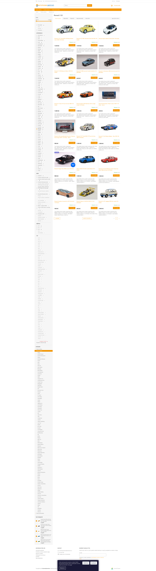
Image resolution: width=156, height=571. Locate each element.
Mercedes (41, 104)
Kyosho (39, 427)
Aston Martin (41, 40)
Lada (40, 87)
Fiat (40, 69)
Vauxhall (40, 153)
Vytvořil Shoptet (117, 568)
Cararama (40, 373)
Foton (40, 170)
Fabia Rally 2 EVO (42, 260)
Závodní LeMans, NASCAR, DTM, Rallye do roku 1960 (44, 184)
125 (39, 286)
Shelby (40, 132)
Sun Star (39, 496)
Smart (40, 137)
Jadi (38, 416)
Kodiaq (40, 298)
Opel (40, 116)
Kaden (39, 424)
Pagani (40, 118)
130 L (40, 248)
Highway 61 (40, 403)
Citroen (40, 57)
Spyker (40, 139)
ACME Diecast (40, 354)
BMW (40, 50)
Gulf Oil (40, 210)
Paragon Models (41, 464)
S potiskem (41, 212)
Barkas (40, 47)
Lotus (40, 96)
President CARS (42, 213)
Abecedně (88, 18)
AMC (39, 37)
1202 (39, 324)
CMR (39, 377)
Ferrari (40, 68)
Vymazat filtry (43, 341)
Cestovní (40, 175)
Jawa (40, 83)
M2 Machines (40, 432)
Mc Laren (40, 102)
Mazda (40, 101)
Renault (40, 128)
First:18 (39, 391)
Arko (38, 362)
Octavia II (40, 270)
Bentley (40, 49)
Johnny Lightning (41, 421)
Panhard (40, 120)
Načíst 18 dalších (87, 218)
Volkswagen (41, 160)
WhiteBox (39, 508)
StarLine (39, 493)
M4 (38, 434)
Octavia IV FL (41, 331)
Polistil (39, 465)
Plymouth (41, 123)
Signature (39, 488)
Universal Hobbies (41, 501)
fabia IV (40, 316)
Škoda (40, 142)
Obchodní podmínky (40, 550)
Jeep (40, 85)
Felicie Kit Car (41, 251)
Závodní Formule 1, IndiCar (43, 192)
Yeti (39, 272)
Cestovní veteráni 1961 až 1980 (44, 180)
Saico (39, 478)
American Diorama (41, 359)
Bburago (39, 368)
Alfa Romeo (41, 35)
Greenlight (40, 398)
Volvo (40, 158)
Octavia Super (41, 333)
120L (40, 279)
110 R (40, 243)
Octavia (40, 264)
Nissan (40, 115)
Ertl (38, 388)
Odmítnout (85, 563)
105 (39, 283)
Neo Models (40, 455)
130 (39, 305)
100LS (40, 338)
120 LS (40, 241)
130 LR (40, 250)
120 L (40, 246)
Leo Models (40, 429)
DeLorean (41, 64)
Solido (39, 490)
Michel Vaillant (42, 219)
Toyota (40, 148)
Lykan (40, 97)
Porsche (40, 127)
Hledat (89, 5)
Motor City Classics (41, 447)
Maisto (39, 437)
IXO (38, 413)
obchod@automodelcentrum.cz (65, 550)
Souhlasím (93, 563)
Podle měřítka (39, 349)
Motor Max (40, 449)
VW (40, 161)
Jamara (39, 419)
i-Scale (39, 411)
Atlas (39, 363)
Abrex (39, 352)
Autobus (40, 215)
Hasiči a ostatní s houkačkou (43, 198)
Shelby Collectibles (41, 483)
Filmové (40, 203)
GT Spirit (39, 395)
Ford (40, 71)
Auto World (40, 367)
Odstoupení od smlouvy (40, 555)
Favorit (40, 255)
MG (39, 106)
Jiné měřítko (41, 232)
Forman (40, 276)
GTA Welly (40, 396)
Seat (40, 134)
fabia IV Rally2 (41, 312)
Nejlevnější (66, 18)
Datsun (40, 63)
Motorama (40, 450)
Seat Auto (40, 487)
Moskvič (40, 111)
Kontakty (37, 556)
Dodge (40, 66)
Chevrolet (41, 78)
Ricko (39, 477)
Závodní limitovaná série (43, 194)
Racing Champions (41, 472)
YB (38, 506)
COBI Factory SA (41, 380)
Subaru (40, 141)
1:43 (39, 229)
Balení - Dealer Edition (43, 205)
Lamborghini (41, 89)
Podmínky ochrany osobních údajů (43, 551)
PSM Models (40, 469)
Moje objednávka (39, 558)
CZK (113, 1)
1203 (39, 258)
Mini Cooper (41, 108)
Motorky (40, 220)
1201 (39, 257)
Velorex (40, 154)
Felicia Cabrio (41, 317)
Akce (39, 26)
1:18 (39, 225)
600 (39, 281)
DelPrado (39, 385)
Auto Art (39, 365)
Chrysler (40, 80)
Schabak (39, 480)
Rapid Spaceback (42, 269)
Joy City (39, 423)
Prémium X (40, 467)
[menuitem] (39, 9)
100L (40, 326)
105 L (40, 239)
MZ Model (40, 454)
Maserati (40, 99)
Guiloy (39, 400)
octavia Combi (41, 262)
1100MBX (40, 295)
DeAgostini (40, 383)
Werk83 (39, 510)
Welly (39, 505)
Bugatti (40, 52)
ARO (39, 38)
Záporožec (41, 165)
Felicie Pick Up (42, 288)
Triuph (40, 151)
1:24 (39, 227)
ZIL (39, 167)
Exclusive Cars (40, 390)
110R (40, 310)
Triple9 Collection (41, 500)
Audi (40, 42)
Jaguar (40, 82)
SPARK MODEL (41, 492)
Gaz (39, 73)
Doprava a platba (39, 553)
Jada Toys (40, 414)
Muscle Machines (41, 452)
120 (39, 307)
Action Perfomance (41, 355)
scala (40, 296)
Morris (40, 109)
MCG (39, 441)
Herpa (39, 401)
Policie (40, 195)
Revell (39, 475)
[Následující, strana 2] (116, 218)
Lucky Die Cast (41, 431)
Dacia (40, 59)
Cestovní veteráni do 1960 (44, 177)
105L (40, 302)
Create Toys (40, 382)
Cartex (39, 375)
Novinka (40, 28)
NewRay (39, 457)
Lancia (40, 90)
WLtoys (39, 511)
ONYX (39, 460)
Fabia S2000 (41, 293)
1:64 (39, 231)
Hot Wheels (40, 405)
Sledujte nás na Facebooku (64, 554)
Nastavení (62, 568)
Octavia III (41, 267)
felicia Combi (41, 274)
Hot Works (40, 406)
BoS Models (40, 370)
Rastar (39, 473)
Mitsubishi (41, 113)
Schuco (39, 485)
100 (39, 284)
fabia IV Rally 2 (42, 314)
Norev (39, 459)
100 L (40, 237)
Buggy (40, 54)
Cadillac (40, 56)
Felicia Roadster (42, 253)
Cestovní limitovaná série (44, 182)
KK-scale (39, 426)
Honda (40, 75)
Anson (39, 360)
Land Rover (41, 92)
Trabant (40, 149)
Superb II (40, 291)
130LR (40, 303)
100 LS (40, 336)
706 (39, 322)
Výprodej (40, 30)
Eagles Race (40, 386)
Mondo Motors (40, 444)
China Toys (40, 409)
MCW (39, 436)
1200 (40, 244)
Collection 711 (40, 378)
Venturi (40, 156)
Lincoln (40, 94)
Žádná (40, 168)
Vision (40, 328)
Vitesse (39, 503)
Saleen (40, 130)
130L (40, 309)
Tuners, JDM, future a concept (44, 208)
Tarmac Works (40, 498)
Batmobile (41, 45)
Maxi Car (39, 439)
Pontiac (40, 125)
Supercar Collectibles (42, 495)
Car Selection (40, 372)
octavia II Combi (42, 335)
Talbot (40, 144)
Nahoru (57, 218)
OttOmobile (40, 462)
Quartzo (39, 470)
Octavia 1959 (41, 300)
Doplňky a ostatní (42, 217)
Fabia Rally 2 (41, 321)
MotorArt (39, 446)
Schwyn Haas (40, 482)
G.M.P (39, 393)
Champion (40, 408)
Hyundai (40, 76)
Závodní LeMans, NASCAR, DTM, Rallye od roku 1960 (43, 188)
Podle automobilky (40, 513)
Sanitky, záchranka (42, 202)
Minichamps (40, 442)
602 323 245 (61, 552)
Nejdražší (72, 18)
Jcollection (40, 418)
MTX (40, 277)
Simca (40, 135)
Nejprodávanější (80, 18)
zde (71, 564)
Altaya (39, 357)
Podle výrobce (39, 350)
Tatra (40, 146)
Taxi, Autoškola (42, 200)
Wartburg (41, 163)
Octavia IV (41, 329)
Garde (40, 265)
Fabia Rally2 (41, 319)
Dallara (40, 61)
